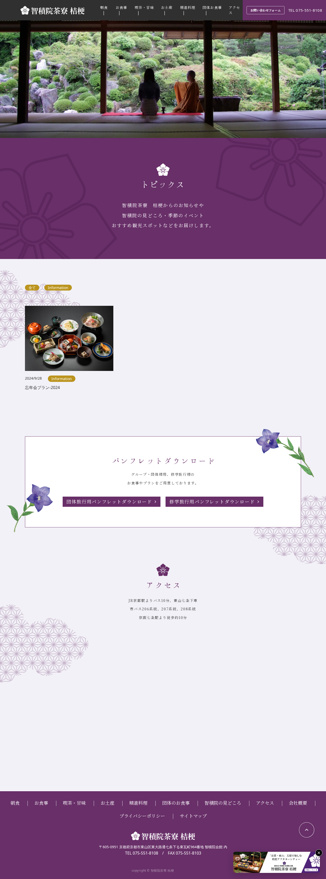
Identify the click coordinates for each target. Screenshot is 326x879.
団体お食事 (212, 7)
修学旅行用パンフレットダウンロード (212, 501)
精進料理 (187, 7)
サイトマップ (193, 815)
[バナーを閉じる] (318, 852)
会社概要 (298, 802)
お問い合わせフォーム (265, 10)
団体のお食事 (176, 802)
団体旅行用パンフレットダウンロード (109, 501)
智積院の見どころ (223, 802)
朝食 (104, 7)
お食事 (121, 7)
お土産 (166, 7)
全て (32, 287)
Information (58, 287)
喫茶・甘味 (144, 7)
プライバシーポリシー (142, 815)
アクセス (265, 802)
